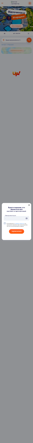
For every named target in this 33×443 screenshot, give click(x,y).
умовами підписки (19, 223)
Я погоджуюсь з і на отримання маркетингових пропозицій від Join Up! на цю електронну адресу (17, 225)
